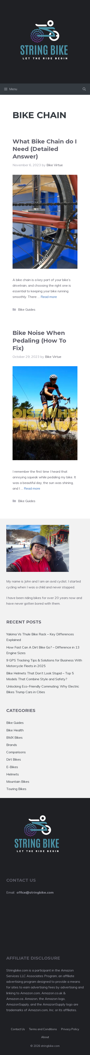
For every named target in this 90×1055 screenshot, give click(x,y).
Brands (11, 745)
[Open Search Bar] (84, 89)
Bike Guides (26, 309)
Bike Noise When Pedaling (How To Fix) (39, 340)
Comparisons (16, 752)
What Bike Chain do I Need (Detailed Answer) (45, 149)
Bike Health (15, 730)
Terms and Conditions (43, 1029)
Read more (49, 297)
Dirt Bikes (13, 759)
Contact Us (18, 1029)
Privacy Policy (70, 1029)
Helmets (12, 774)
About (45, 1037)
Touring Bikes (16, 789)
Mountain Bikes (17, 781)
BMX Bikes (14, 737)
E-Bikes (12, 767)
